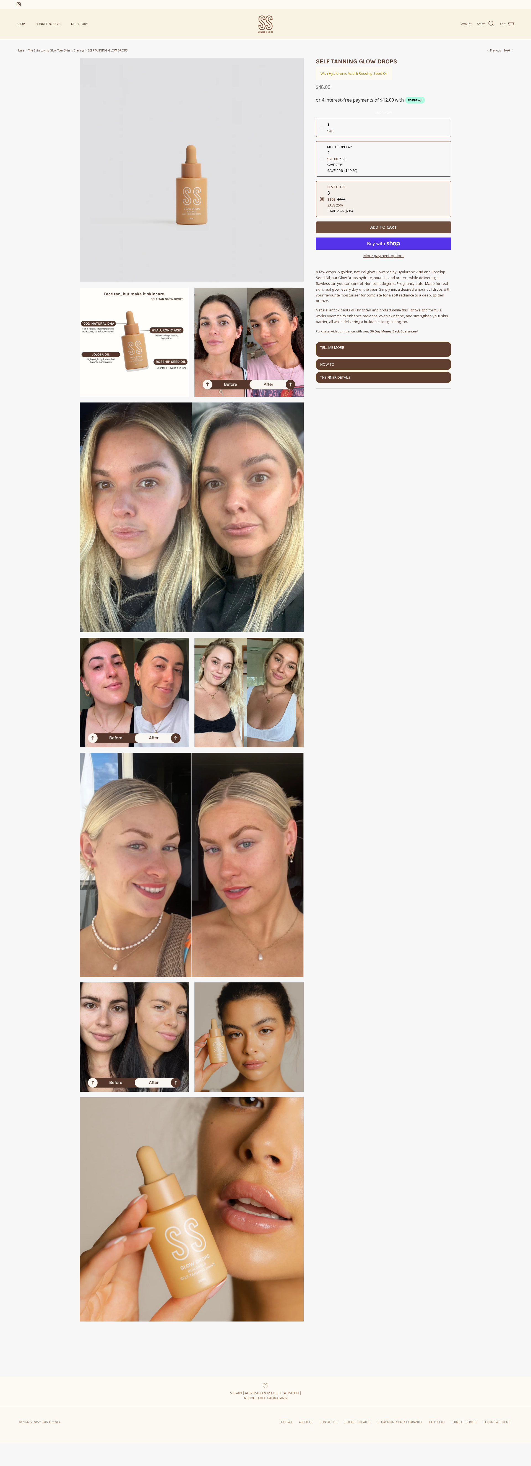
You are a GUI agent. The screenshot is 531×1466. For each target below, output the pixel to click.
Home (20, 50)
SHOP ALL (286, 1422)
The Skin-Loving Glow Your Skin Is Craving (56, 50)
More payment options (383, 256)
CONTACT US (328, 1422)
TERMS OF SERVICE (464, 1422)
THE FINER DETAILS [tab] (335, 377)
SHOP (21, 24)
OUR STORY (79, 24)
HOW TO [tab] (327, 364)
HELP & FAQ (437, 1422)
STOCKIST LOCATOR (357, 1422)
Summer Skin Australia (45, 1422)
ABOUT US (306, 1422)
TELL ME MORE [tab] (332, 347)
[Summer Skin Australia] (265, 23)
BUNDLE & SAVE (48, 24)
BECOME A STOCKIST (497, 1422)
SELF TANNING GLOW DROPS (107, 50)
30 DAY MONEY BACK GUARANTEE (400, 1422)
